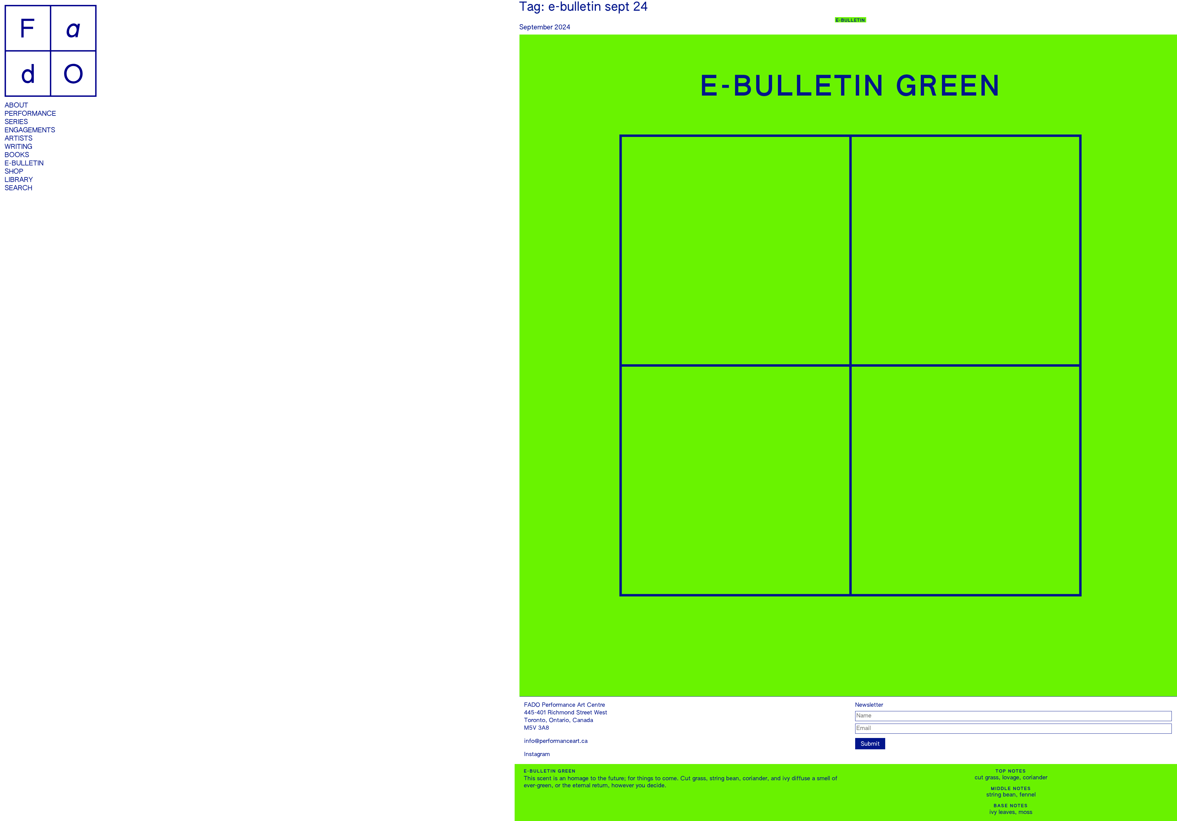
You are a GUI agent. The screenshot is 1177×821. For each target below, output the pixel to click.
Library (19, 180)
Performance (30, 114)
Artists (18, 138)
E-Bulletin (24, 163)
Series (16, 122)
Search (18, 188)
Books (17, 155)
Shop (14, 171)
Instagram (537, 754)
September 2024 (544, 27)
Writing (18, 147)
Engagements (30, 130)
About (16, 105)
